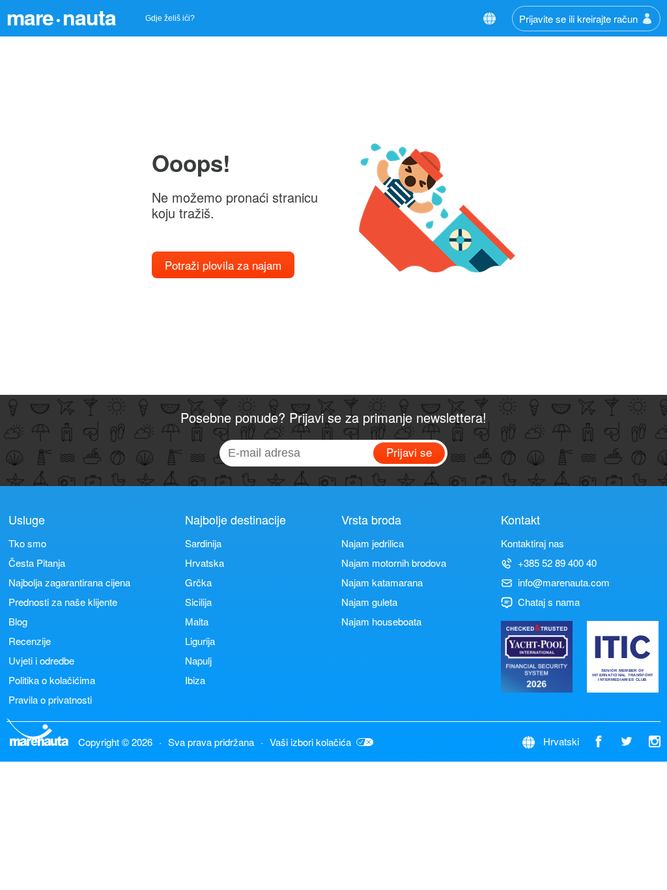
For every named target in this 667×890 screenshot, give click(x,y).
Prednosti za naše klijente (62, 602)
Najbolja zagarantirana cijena (69, 582)
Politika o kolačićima (51, 680)
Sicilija (198, 602)
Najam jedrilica (372, 543)
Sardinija (203, 543)
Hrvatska (204, 562)
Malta (196, 621)
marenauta (61, 17)
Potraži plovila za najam (223, 265)
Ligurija (200, 641)
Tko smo (27, 543)
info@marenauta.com (564, 582)
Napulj (198, 660)
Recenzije (29, 641)
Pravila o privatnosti (50, 699)
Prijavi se (409, 452)
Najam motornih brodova (393, 562)
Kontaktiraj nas (532, 543)
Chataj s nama (549, 602)
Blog (17, 621)
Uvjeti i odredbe (41, 660)
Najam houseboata (381, 621)
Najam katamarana (382, 582)
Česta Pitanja (36, 562)
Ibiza (195, 680)
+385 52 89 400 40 (557, 562)
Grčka (198, 582)
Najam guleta (369, 602)
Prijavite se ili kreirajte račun (578, 18)
